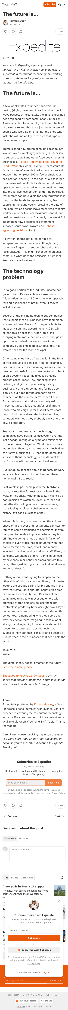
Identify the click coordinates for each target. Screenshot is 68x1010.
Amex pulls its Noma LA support (24, 886)
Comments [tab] (10, 838)
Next (57, 816)
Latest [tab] (14, 877)
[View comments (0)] (13, 31)
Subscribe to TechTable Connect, (24, 675)
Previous (12, 816)
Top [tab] (6, 877)
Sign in (61, 4)
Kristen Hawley (18, 21)
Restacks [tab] (23, 838)
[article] (34, 894)
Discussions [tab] (27, 877)
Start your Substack (28, 1000)
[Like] (6, 31)
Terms (41, 995)
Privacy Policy (34, 963)
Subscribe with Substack (36, 949)
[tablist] (16, 838)
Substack (21, 1006)
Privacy (34, 995)
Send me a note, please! (18, 667)
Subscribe (50, 4)
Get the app (46, 1000)
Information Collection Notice (40, 960)
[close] (58, 901)
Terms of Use (49, 957)
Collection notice (52, 995)
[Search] (62, 878)
